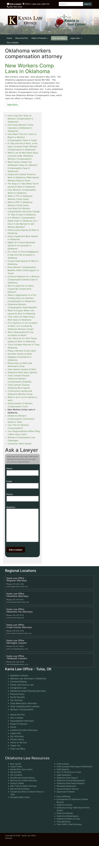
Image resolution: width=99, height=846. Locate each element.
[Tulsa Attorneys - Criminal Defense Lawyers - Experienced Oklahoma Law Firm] (25, 20)
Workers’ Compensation (21, 709)
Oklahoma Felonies (65, 813)
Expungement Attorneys (22, 721)
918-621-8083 (18, 646)
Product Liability (17, 783)
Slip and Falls (15, 772)
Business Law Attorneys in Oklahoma (28, 678)
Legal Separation (64, 775)
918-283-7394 (18, 584)
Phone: (9, 494)
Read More (12, 104)
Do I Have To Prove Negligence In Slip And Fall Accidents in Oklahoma (23, 254)
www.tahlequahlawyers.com (17, 664)
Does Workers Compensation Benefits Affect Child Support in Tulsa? (23, 270)
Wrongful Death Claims (20, 797)
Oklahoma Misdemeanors (68, 816)
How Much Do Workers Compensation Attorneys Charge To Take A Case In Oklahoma (24, 211)
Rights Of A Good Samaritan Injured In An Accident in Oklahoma (21, 245)
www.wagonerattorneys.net (17, 586)
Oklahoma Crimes (64, 805)
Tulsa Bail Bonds (64, 821)
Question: (10, 507)
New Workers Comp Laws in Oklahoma (29, 68)
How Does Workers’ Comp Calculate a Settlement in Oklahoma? (20, 128)
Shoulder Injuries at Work (20, 354)
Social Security (17, 697)
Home (9, 38)
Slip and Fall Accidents (20, 789)
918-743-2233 (15, 7)
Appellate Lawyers (19, 675)
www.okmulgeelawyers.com (17, 649)
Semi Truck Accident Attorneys (23, 786)
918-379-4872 (18, 600)
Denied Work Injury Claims (21, 769)
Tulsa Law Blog (58, 38)
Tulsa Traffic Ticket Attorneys (69, 824)
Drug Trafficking (63, 796)
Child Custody (63, 764)
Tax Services (16, 700)
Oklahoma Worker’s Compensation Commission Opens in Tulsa (21, 418)
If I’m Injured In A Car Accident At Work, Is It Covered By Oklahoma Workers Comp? (22, 326)
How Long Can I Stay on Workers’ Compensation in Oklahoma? (20, 118)
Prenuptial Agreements (66, 786)
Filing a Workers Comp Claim (22, 350)
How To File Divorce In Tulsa (69, 772)
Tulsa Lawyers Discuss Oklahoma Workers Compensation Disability (19, 378)
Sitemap (8, 838)
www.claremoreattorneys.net (17, 602)
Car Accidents (16, 775)
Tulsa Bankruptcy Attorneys (23, 703)
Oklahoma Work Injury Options (22, 372)
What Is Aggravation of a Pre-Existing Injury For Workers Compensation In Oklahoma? (22, 298)
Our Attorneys (17, 736)
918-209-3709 (18, 631)
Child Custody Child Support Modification (74, 766)
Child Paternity (63, 769)
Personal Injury (17, 694)
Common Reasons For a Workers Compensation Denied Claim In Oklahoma (23, 279)
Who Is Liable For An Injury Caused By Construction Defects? (21, 288)
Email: (9, 481)
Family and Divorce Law (22, 684)
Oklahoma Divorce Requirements (71, 780)
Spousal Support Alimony (68, 789)
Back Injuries (15, 764)
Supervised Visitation (66, 792)
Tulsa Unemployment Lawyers (24, 706)
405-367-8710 (18, 615)
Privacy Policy (17, 739)
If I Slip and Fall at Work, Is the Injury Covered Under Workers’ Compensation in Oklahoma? (23, 146)
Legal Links (75, 38)
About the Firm (21, 38)
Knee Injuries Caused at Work (22, 369)
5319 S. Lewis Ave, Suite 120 (36, 4)
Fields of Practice (39, 38)
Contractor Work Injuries (19, 443)
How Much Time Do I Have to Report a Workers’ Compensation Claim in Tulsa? (22, 137)
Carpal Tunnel (16, 766)
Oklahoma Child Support (67, 778)
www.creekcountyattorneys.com (19, 633)
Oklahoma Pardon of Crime (68, 819)
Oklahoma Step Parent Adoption (71, 783)
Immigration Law (18, 687)
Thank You (15, 745)
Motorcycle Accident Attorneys (23, 780)
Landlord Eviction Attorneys (23, 730)
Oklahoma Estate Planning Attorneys (28, 691)
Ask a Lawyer (15, 4)
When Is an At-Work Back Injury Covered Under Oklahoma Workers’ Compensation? (23, 155)
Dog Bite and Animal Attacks (22, 778)
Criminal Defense (18, 681)
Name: (9, 468)
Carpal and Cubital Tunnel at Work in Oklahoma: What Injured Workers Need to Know (23, 177)
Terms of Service (18, 742)
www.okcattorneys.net (15, 618)
